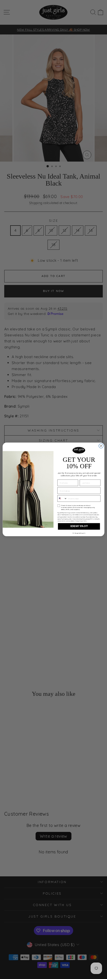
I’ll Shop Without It (79, 533)
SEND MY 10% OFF (79, 526)
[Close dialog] (101, 446)
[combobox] (62, 498)
